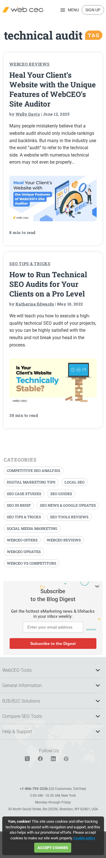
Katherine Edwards (35, 304)
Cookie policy (84, 838)
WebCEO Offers (22, 540)
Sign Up (92, 10)
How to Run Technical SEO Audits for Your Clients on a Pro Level (48, 284)
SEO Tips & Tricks (30, 263)
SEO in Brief (19, 505)
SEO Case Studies (24, 493)
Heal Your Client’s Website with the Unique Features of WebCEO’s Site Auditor (52, 89)
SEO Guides (61, 493)
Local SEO (74, 482)
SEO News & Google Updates (68, 505)
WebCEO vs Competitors (31, 563)
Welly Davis (28, 114)
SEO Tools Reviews (69, 516)
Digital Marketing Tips (31, 482)
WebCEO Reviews (29, 64)
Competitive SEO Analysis (33, 470)
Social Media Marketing (32, 528)
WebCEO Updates (24, 551)
